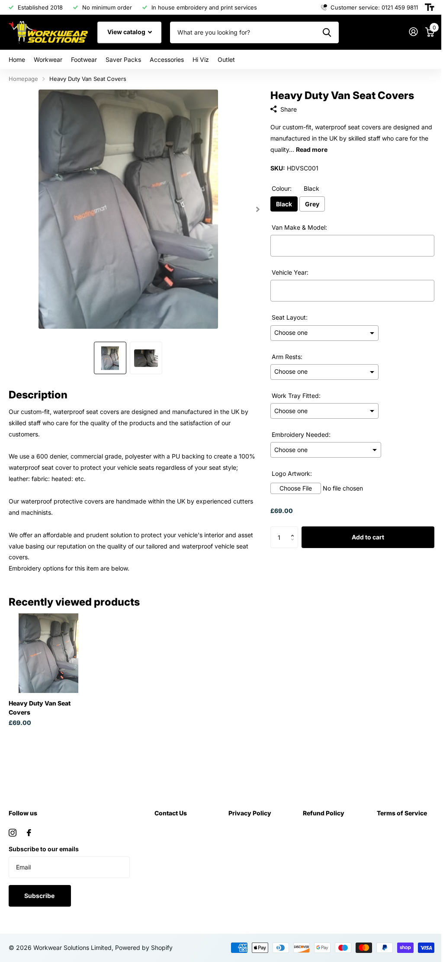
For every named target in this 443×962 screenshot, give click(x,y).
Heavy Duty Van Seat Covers (40, 707)
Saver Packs (123, 59)
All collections (48, 59)
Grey (312, 204)
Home (17, 59)
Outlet (226, 59)
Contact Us (170, 813)
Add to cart (368, 537)
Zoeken (327, 32)
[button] (294, 529)
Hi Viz (201, 59)
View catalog (127, 31)
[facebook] (29, 832)
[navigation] (110, 358)
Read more (311, 149)
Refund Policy (323, 813)
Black (284, 204)
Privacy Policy (249, 813)
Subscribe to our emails (44, 849)
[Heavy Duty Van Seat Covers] (48, 653)
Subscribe (40, 895)
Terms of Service (402, 813)
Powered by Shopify (144, 947)
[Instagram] (12, 833)
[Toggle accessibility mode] (429, 7)
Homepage (23, 78)
